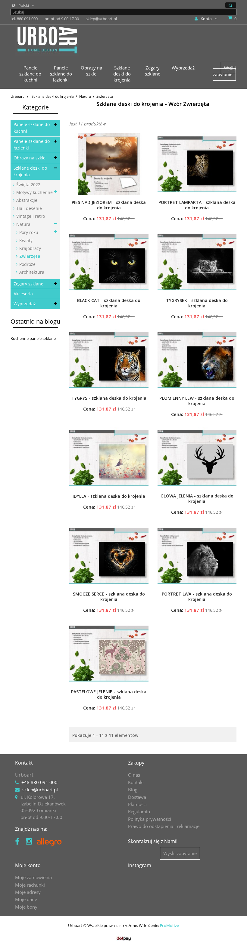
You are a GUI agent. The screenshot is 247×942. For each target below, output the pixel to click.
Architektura (31, 272)
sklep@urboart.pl (40, 790)
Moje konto (28, 865)
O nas (134, 775)
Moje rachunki (30, 885)
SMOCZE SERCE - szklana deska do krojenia (109, 596)
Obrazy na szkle (29, 158)
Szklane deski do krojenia (30, 171)
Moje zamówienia (33, 877)
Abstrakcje (26, 200)
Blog (132, 790)
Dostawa (137, 797)
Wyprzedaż (25, 303)
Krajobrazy (29, 248)
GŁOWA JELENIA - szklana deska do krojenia (197, 498)
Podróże (27, 264)
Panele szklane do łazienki (32, 144)
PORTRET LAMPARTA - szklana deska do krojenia (197, 205)
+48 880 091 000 (39, 782)
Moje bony (26, 907)
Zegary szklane (28, 284)
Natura (22, 224)
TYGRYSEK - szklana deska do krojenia (197, 303)
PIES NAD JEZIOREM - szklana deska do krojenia (109, 205)
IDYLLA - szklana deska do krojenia (109, 496)
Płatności (137, 804)
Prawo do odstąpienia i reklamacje (163, 826)
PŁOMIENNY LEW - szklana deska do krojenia (196, 401)
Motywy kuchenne (34, 192)
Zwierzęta (29, 256)
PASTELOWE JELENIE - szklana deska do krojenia (108, 694)
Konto (206, 18)
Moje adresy (28, 892)
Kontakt (136, 782)
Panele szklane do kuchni (32, 128)
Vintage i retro (30, 216)
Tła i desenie (28, 208)
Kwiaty (25, 240)
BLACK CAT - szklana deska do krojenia (108, 303)
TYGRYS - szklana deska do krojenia (108, 398)
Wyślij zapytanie (224, 71)
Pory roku (28, 232)
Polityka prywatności (149, 819)
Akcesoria (23, 294)
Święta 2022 (27, 184)
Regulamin (139, 811)
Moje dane (26, 899)
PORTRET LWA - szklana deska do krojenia (197, 596)
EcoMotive (169, 925)
